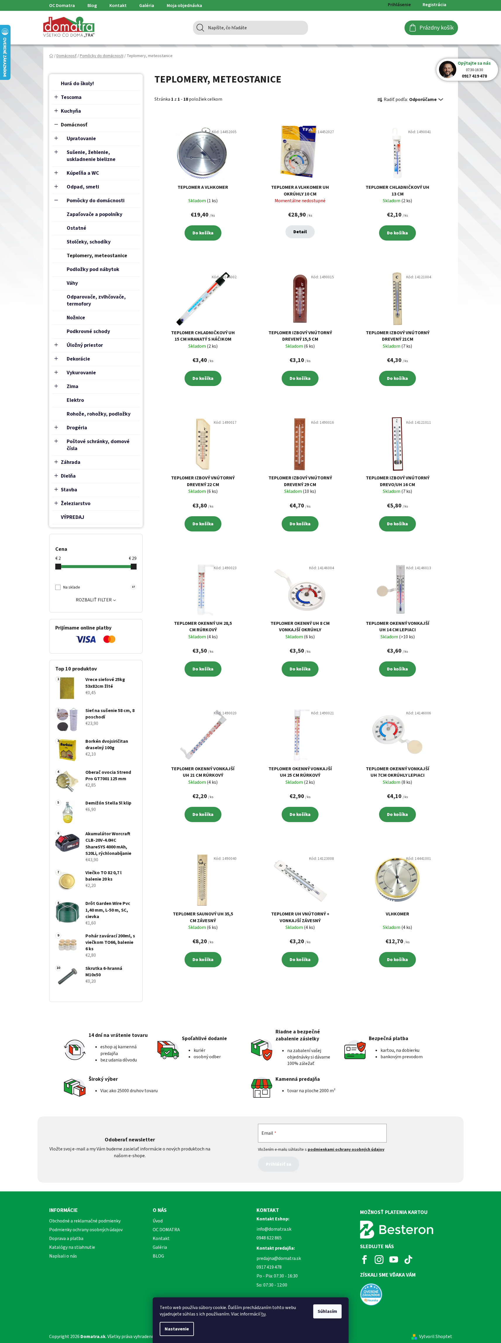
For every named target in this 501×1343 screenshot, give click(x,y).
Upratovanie (81, 138)
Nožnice (76, 317)
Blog (92, 5)
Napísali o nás (63, 1256)
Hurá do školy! (77, 83)
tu (263, 1314)
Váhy (72, 283)
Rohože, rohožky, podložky (98, 414)
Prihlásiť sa (278, 1164)
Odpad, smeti (83, 187)
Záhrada (70, 462)
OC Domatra (62, 5)
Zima (72, 386)
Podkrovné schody (88, 331)
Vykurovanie (81, 372)
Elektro (75, 400)
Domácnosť (74, 124)
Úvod (158, 1221)
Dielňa (68, 476)
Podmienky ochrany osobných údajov (86, 1230)
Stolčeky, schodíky (89, 242)
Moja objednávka (184, 5)
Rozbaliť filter (94, 600)
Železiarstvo (75, 503)
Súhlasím (327, 1311)
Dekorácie (78, 359)
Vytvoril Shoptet (435, 1336)
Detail (300, 232)
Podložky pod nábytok (93, 269)
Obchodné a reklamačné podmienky (84, 1221)
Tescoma (71, 97)
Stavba (69, 489)
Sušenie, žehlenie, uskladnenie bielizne (91, 156)
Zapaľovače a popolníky (94, 214)
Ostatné (76, 228)
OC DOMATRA (166, 1230)
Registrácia (434, 4)
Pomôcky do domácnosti (96, 200)
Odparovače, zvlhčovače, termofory (96, 300)
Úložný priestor (85, 345)
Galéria (146, 5)
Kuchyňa (71, 111)
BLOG (158, 1256)
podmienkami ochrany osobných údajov (346, 1149)
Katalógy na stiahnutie (72, 1247)
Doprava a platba (66, 1238)
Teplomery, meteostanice (97, 255)
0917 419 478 (474, 76)
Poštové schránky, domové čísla (98, 445)
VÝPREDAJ (72, 517)
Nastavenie (177, 1329)
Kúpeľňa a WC (83, 173)
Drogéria (77, 427)
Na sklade (99, 587)
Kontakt (118, 5)
